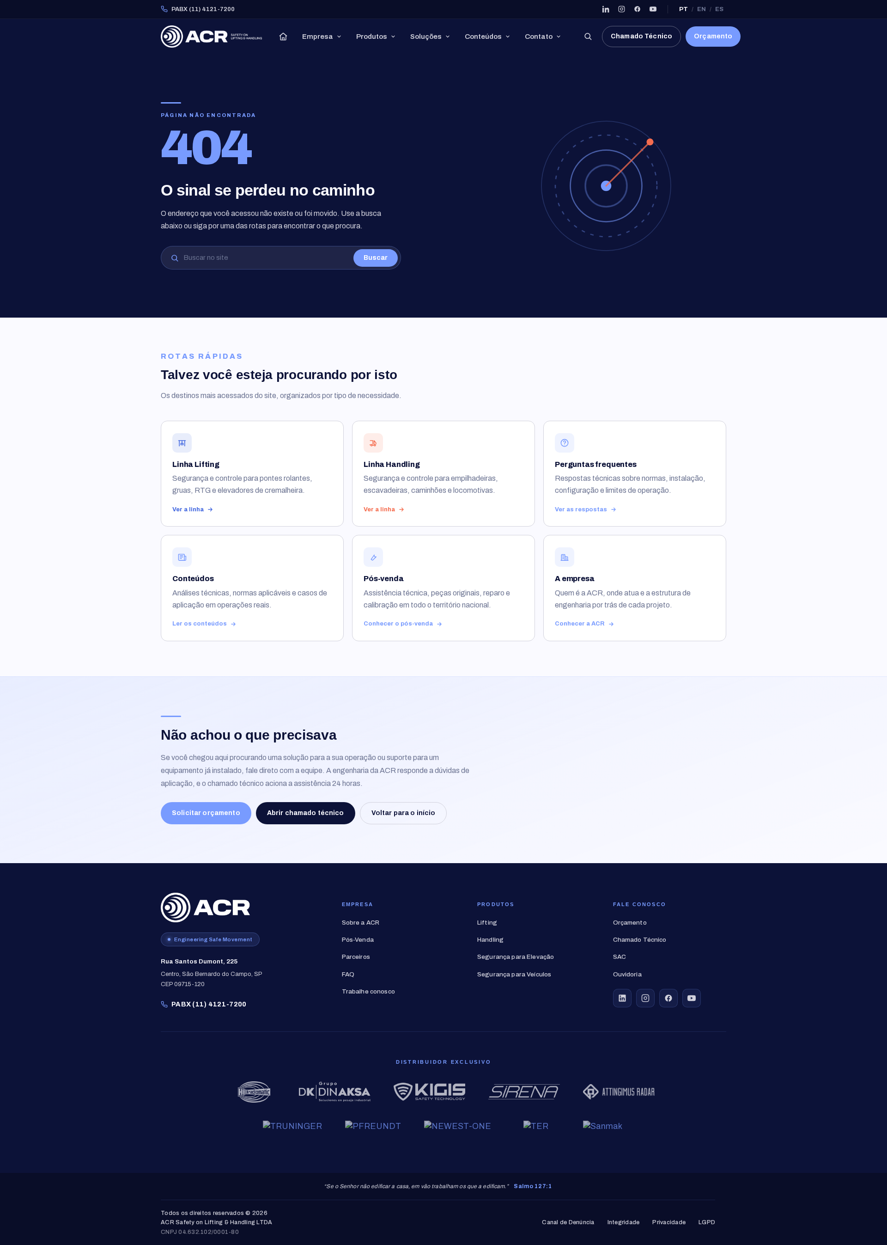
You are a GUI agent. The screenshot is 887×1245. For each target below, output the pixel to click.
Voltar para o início (403, 813)
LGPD (707, 1223)
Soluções (426, 36)
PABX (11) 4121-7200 (203, 9)
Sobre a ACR (361, 922)
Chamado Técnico (641, 36)
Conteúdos (483, 36)
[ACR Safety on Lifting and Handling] (211, 36)
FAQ (348, 974)
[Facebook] (637, 9)
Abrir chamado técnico (305, 813)
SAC (619, 956)
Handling (490, 939)
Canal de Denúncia (568, 1223)
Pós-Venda (358, 939)
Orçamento (713, 36)
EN (701, 9)
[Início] (283, 36)
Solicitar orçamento (206, 813)
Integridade (624, 1223)
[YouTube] (652, 9)
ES (719, 9)
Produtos (371, 36)
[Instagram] (621, 9)
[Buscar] (587, 36)
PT (683, 9)
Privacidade (669, 1223)
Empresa (317, 36)
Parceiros (356, 956)
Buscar (376, 257)
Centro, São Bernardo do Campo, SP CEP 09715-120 (211, 972)
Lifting (487, 922)
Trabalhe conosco (368, 991)
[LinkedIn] (605, 9)
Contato (539, 36)
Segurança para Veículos (514, 974)
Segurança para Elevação (515, 956)
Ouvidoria (627, 974)
